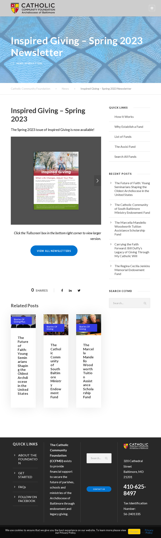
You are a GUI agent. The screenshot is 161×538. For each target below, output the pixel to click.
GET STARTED (25, 475)
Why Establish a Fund (128, 126)
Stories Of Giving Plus (19, 320)
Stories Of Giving (52, 327)
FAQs (22, 487)
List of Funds (123, 136)
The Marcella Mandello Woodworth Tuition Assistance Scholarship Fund (88, 371)
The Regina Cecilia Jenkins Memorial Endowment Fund (132, 270)
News (20, 63)
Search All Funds (125, 156)
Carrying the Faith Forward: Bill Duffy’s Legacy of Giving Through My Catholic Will (131, 250)
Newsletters (33, 63)
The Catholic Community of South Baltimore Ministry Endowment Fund (55, 371)
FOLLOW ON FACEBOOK (27, 499)
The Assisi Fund (124, 146)
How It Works (124, 116)
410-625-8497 (134, 490)
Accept (134, 531)
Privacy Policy (149, 531)
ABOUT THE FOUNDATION (28, 459)
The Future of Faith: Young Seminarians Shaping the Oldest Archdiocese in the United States (23, 366)
